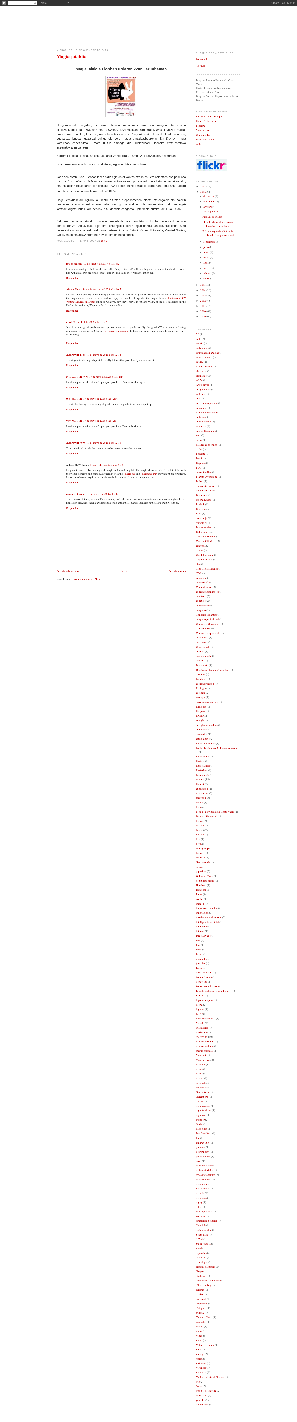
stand (199, 1248)
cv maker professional (117, 331)
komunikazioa (204, 977)
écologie (200, 697)
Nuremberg (202, 1096)
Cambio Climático (206, 541)
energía (200, 720)
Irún (198, 945)
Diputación (202, 665)
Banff (199, 458)
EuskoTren (201, 770)
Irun (198, 940)
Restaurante (202, 1188)
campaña (201, 545)
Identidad (201, 889)
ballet (199, 449)
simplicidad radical (206, 1220)
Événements (202, 775)
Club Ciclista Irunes (207, 568)
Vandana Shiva (204, 1317)
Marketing (201, 1037)
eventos (200, 779)
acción (199, 343)
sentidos (200, 1216)
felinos (199, 802)
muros (199, 1073)
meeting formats (204, 1050)
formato (200, 853)
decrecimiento (204, 656)
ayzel (69, 322)
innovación (202, 912)
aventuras (201, 426)
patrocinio (201, 1128)
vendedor (201, 1322)
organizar (201, 1115)
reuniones (201, 1198)
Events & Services (206, 121)
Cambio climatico (206, 536)
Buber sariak (203, 532)
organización (203, 1106)
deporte (200, 660)
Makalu (200, 1023)
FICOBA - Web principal (209, 116)
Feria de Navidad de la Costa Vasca (215, 811)
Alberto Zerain (204, 366)
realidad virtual (204, 1165)
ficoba (199, 830)
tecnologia (202, 1262)
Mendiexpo (202, 130)
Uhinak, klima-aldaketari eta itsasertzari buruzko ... (218, 224)
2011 (203, 306)
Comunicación (204, 587)
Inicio (124, 571)
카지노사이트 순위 (77, 376)
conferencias (203, 605)
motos (199, 1069)
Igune (199, 894)
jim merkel (202, 959)
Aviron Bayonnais (206, 431)
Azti (198, 435)
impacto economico (207, 908)
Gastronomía (203, 862)
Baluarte (200, 453)
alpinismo (201, 375)
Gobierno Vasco (204, 876)
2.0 (197, 334)
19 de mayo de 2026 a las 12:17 (100, 420)
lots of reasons (74, 263)
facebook (201, 797)
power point (202, 1151)
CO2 (198, 573)
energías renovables (207, 725)
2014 (203, 290)
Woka (199, 1386)
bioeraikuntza (203, 499)
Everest (200, 784)
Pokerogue (129, 473)
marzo (207, 268)
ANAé (199, 380)
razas (198, 1161)
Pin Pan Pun (202, 1142)
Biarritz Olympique (206, 476)
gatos (199, 867)
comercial (201, 578)
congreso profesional (207, 619)
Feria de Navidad (205, 139)
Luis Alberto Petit (205, 1018)
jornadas (200, 963)
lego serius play (204, 1000)
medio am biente (205, 1041)
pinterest (200, 1147)
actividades (202, 348)
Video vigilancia (205, 1345)
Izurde (199, 954)
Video (199, 1335)
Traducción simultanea (208, 1280)
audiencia (201, 417)
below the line (204, 472)
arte (198, 398)
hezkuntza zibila (205, 880)
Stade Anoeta (203, 1243)
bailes (199, 440)
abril (206, 262)
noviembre (209, 201)
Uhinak (200, 1312)
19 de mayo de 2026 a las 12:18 (103, 443)
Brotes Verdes (203, 527)
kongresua (201, 981)
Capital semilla (204, 559)
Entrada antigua (177, 571)
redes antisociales (205, 1175)
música (200, 1078)
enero (206, 278)
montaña (200, 1064)
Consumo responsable (208, 633)
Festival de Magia (212, 216)
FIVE (199, 844)
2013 (203, 295)
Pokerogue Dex (149, 473)
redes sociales (203, 1179)
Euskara (200, 761)
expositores (202, 793)
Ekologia (201, 706)
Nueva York (202, 1092)
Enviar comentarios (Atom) (86, 579)
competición (203, 582)
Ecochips (201, 679)
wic (198, 1381)
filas (198, 839)
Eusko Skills (203, 765)
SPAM (199, 1239)
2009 (203, 316)
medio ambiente (205, 1046)
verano (199, 1326)
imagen (200, 903)
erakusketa (202, 729)
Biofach (200, 504)
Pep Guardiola (204, 1133)
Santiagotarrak (204, 1211)
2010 (203, 311)
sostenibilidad (204, 1230)
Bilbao (199, 481)
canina (199, 550)
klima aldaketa (204, 972)
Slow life (201, 1225)
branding (201, 523)
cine (198, 564)
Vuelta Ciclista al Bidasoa (210, 1377)
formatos (200, 857)
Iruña (199, 949)
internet (200, 931)
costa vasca (202, 637)
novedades (202, 1087)
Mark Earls (202, 1027)
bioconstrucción (205, 490)
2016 (203, 192)
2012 (203, 300)
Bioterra (200, 125)
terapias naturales (205, 1266)
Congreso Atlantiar (206, 614)
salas (198, 1207)
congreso (201, 610)
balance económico (206, 444)
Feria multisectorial (206, 816)
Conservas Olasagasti (207, 624)
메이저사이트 (74, 420)
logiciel (200, 1009)
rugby (199, 1202)
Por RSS (201, 65)
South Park (202, 1234)
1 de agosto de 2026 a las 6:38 (106, 465)
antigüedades (203, 389)
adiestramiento (204, 357)
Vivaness (201, 1367)
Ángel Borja (202, 385)
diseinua (200, 674)
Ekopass (200, 711)
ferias (199, 821)
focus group (202, 848)
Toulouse (201, 1276)
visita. (199, 1358)
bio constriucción (205, 486)
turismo (200, 1289)
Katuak (200, 968)
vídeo (199, 1340)
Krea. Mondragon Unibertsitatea (213, 991)
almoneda (201, 371)
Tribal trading (203, 1285)
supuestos (201, 1253)
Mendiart (201, 1055)
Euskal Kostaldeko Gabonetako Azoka (217, 748)
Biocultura (202, 495)
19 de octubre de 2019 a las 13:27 (102, 263)
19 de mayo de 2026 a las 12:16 (100, 398)
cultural (200, 651)
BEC (198, 467)
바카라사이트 (74, 398)
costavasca (202, 642)
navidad (200, 1083)
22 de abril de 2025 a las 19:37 (90, 322)
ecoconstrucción (205, 683)
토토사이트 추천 (75, 443)
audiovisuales (203, 421)
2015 (203, 285)
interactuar (202, 926)
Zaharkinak (202, 1404)
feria (198, 807)
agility (199, 361)
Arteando (201, 408)
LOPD (199, 1014)
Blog (198, 513)
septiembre (209, 241)
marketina (201, 1032)
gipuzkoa (201, 871)
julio (206, 247)
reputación (202, 1184)
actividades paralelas (207, 352)
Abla (198, 144)
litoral (199, 1004)
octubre (207, 207)
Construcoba (203, 135)
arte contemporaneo (207, 403)
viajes (199, 1331)
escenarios (201, 734)
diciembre (209, 196)
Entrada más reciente (68, 571)
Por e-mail (201, 59)
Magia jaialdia (72, 56)
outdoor (200, 1119)
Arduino (200, 394)
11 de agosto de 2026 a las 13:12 (104, 494)
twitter (199, 1294)
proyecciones (203, 1156)
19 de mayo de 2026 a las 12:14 (103, 354)
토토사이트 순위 (75, 354)
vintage (200, 1354)
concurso (201, 601)
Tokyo (199, 1271)
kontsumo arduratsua (207, 986)
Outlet (199, 1124)
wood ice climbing (206, 1391)
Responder (72, 278)
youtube (200, 1400)
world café (201, 1395)
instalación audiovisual (209, 917)
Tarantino (201, 1257)
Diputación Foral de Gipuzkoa (212, 670)
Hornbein (201, 885)
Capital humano (205, 555)
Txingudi (201, 1308)
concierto (201, 596)
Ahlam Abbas (74, 289)
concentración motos (207, 591)
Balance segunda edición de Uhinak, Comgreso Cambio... (219, 233)
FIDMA (200, 834)
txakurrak (201, 1299)
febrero (207, 273)
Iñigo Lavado (203, 935)
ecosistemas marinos (207, 702)
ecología (200, 692)
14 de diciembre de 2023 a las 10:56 (102, 289)
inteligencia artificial (207, 922)
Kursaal (200, 995)
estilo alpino (203, 738)
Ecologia (201, 688)
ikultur (199, 899)
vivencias (201, 1372)
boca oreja (201, 518)
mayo (206, 257)
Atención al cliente (206, 412)
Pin (198, 1138)
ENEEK (200, 715)
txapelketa (201, 1303)
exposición (202, 788)
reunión (200, 1193)
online (199, 1101)
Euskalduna (202, 756)
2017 (203, 186)
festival (200, 825)
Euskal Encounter (205, 743)
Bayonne (201, 463)
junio (206, 252)
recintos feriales (204, 1170)
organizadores (203, 1110)
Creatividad (202, 647)
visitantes (201, 1363)
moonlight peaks (75, 494)
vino (198, 1349)
